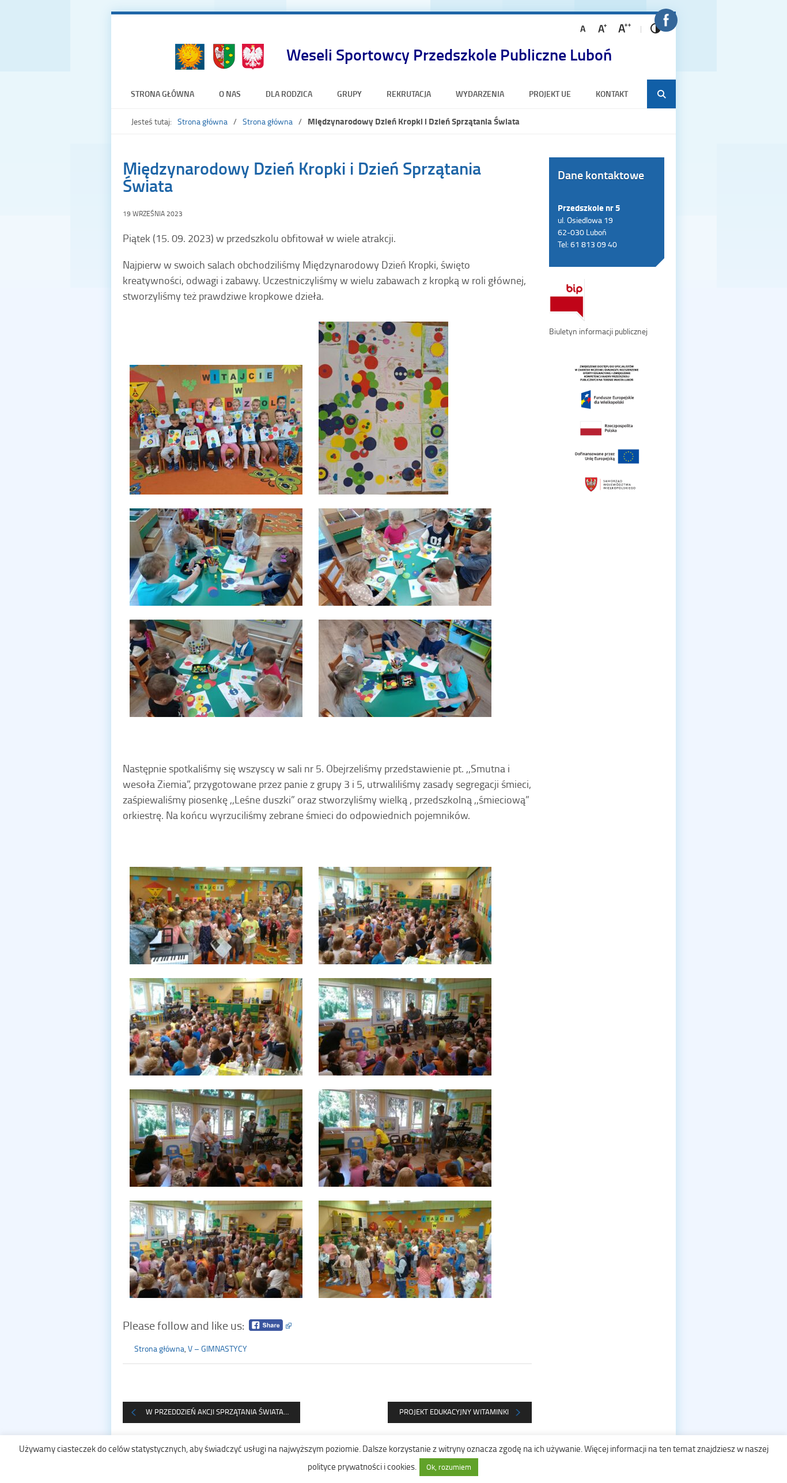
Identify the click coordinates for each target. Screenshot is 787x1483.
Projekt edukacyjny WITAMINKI (454, 1411)
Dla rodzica (289, 93)
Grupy (349, 93)
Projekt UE (550, 93)
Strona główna (162, 93)
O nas (230, 93)
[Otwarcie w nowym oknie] (606, 427)
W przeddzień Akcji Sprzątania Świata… (217, 1411)
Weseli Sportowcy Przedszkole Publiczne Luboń (449, 54)
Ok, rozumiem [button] (448, 1467)
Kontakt (612, 93)
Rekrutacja (409, 93)
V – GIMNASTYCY (217, 1348)
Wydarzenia (480, 93)
